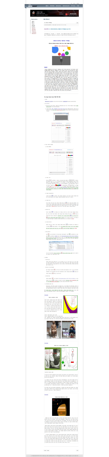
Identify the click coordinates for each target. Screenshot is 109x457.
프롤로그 (33, 21)
